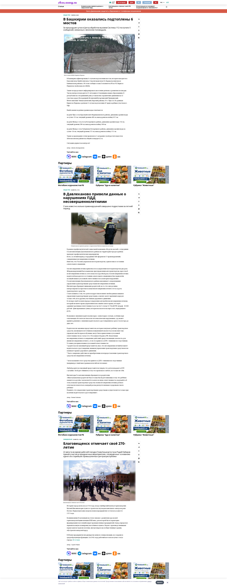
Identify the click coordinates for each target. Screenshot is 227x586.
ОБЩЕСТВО (66, 15)
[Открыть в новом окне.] (72, 157)
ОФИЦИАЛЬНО (67, 439)
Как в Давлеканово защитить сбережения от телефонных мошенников (113, 11)
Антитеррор (121, 2)
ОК (156, 2)
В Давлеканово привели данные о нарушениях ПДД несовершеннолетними (92, 6)
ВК (138, 2)
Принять (160, 582)
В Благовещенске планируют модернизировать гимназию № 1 (146, 6)
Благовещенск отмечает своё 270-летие (120, 6)
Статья (61, 6)
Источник (76, 540)
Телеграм (147, 2)
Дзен (131, 2)
